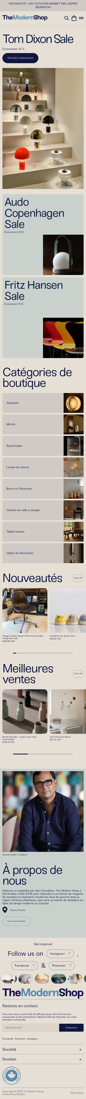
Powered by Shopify (13, 1094)
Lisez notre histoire (16, 921)
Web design (77, 1092)
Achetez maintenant (20, 58)
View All (78, 578)
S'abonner (71, 1027)
